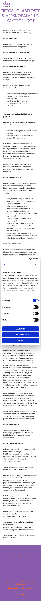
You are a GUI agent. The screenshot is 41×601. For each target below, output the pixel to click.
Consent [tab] (7, 265)
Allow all (20, 329)
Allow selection (20, 335)
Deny (20, 341)
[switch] (36, 307)
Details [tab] (20, 265)
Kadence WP (21, 584)
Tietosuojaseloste (20, 555)
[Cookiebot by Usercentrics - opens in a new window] (29, 259)
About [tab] (33, 265)
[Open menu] (35, 4)
